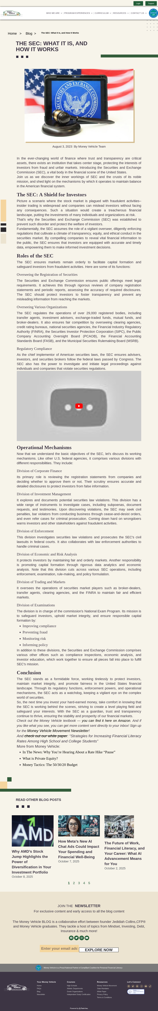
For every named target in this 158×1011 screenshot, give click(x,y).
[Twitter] (76, 938)
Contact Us (137, 13)
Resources (119, 13)
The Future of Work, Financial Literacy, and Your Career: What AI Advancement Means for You (124, 853)
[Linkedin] (128, 986)
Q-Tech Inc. (83, 1008)
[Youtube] (87, 938)
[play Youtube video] (79, 406)
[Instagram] (81, 938)
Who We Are (53, 13)
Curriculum (102, 13)
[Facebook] (71, 938)
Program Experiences (77, 13)
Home (12, 33)
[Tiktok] (150, 986)
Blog (29, 33)
